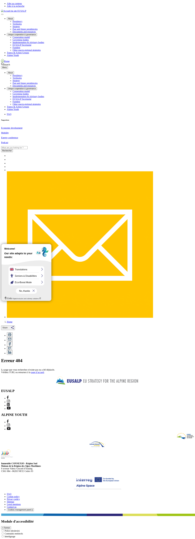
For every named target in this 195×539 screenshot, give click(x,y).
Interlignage (10, 536)
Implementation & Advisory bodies (28, 42)
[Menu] (2, 14)
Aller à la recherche (15, 6)
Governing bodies (21, 40)
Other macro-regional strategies (27, 50)
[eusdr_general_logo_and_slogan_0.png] (97, 444)
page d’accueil (37, 372)
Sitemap (10, 502)
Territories (17, 24)
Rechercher (7, 151)
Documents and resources (24, 31)
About (10, 19)
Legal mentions (14, 504)
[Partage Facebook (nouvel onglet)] (10, 344)
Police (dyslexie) (12, 531)
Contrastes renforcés (14, 533)
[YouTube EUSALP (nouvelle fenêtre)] (9, 408)
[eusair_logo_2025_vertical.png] (7, 453)
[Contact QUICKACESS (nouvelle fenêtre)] (80, 317)
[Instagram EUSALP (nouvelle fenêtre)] (8, 402)
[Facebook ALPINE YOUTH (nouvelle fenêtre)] (8, 422)
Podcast (4, 142)
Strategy (16, 26)
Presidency (17, 21)
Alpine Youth (13, 55)
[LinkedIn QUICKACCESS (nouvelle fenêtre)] (8, 166)
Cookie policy (13, 496)
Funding (16, 47)
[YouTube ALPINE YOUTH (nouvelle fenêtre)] (9, 429)
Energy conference (9, 137)
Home (9, 322)
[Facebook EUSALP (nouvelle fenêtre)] (8, 398)
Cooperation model (21, 37)
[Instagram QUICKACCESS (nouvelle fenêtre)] (8, 163)
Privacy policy (13, 499)
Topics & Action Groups (18, 52)
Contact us (11, 507)
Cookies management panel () (20, 510)
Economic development (11, 128)
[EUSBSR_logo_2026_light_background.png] (185, 436)
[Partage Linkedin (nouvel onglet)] (10, 352)
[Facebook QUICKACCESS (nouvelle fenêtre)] (8, 159)
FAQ (9, 114)
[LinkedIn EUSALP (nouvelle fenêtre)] (8, 405)
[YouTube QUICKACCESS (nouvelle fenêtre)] (9, 170)
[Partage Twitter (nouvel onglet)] (9, 348)
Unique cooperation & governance (22, 34)
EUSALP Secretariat (22, 45)
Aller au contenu (14, 3)
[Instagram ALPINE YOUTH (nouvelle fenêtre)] (8, 426)
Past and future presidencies (25, 29)
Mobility (5, 133)
